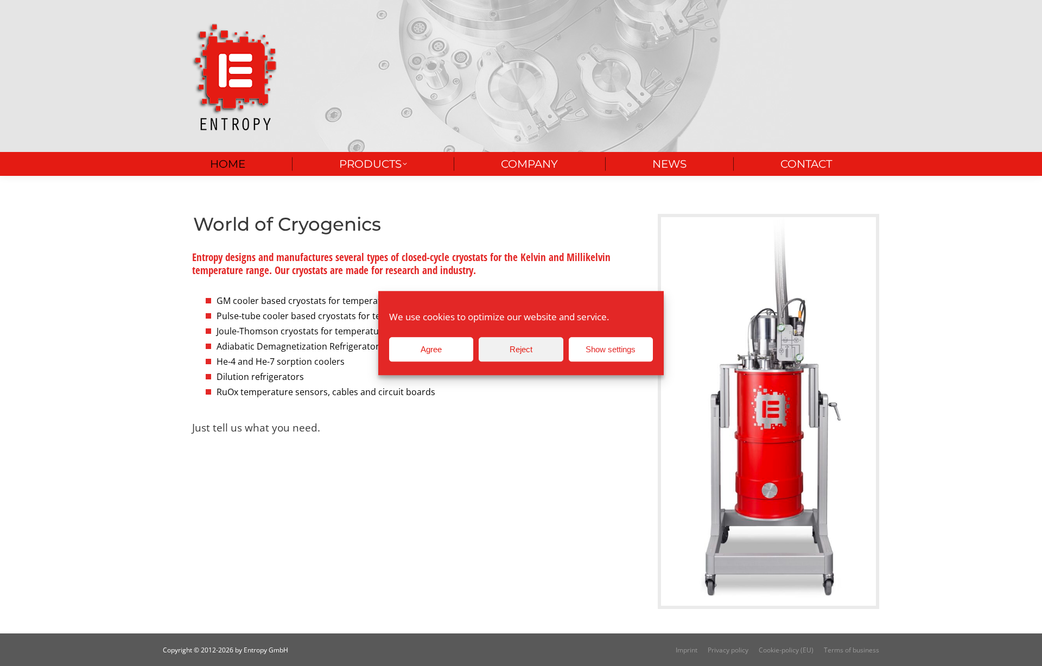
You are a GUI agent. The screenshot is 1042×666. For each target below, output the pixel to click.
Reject (521, 349)
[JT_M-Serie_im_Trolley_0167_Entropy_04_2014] (768, 411)
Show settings (611, 349)
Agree (431, 349)
